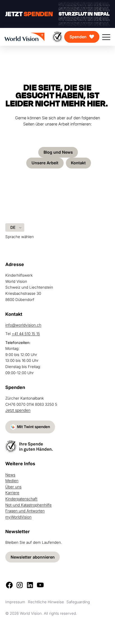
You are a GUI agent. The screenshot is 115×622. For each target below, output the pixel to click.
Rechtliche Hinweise (46, 602)
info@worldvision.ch (23, 325)
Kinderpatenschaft (21, 499)
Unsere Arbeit (45, 162)
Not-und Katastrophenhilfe (28, 505)
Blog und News (58, 152)
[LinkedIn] (30, 585)
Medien (11, 480)
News (10, 475)
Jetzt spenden (17, 410)
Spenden (78, 36)
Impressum (15, 602)
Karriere (12, 492)
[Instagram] (20, 585)
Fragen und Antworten (25, 511)
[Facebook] (9, 585)
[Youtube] (40, 585)
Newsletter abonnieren (33, 557)
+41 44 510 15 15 (26, 333)
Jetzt (29, 14)
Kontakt (78, 162)
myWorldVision (18, 517)
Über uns (13, 487)
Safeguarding (78, 602)
